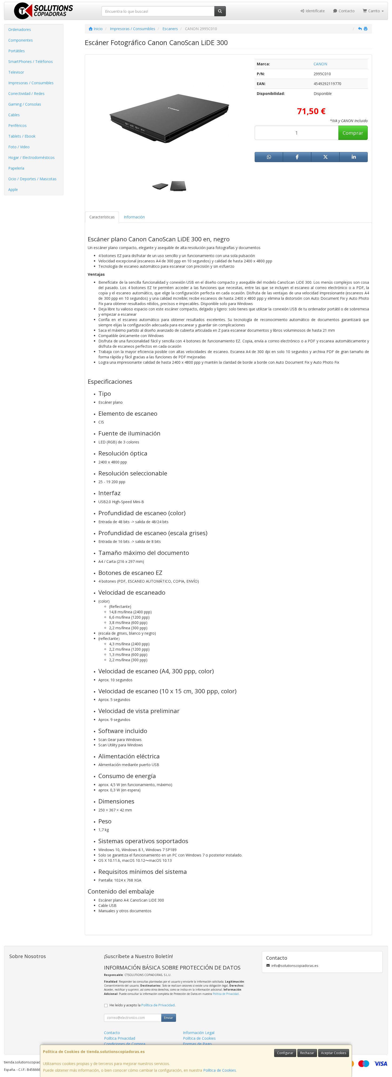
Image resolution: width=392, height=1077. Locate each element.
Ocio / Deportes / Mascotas (32, 178)
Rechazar (307, 1053)
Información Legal (198, 1032)
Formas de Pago (197, 1043)
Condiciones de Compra (124, 1043)
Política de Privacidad (226, 994)
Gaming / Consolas (24, 104)
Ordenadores (19, 29)
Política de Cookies (219, 1070)
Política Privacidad (119, 1038)
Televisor (16, 72)
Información (134, 216)
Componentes (20, 40)
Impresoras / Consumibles (31, 82)
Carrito (374, 10)
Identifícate (315, 10)
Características (102, 216)
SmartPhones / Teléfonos (30, 61)
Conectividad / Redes (26, 93)
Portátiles (16, 50)
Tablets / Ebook (21, 136)
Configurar (285, 1053)
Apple (13, 189)
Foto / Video (19, 146)
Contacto (346, 10)
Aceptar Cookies (333, 1053)
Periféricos (17, 125)
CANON (320, 63)
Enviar (168, 1017)
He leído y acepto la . (142, 1005)
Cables (14, 114)
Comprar (353, 133)
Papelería (16, 168)
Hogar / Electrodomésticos (31, 157)
